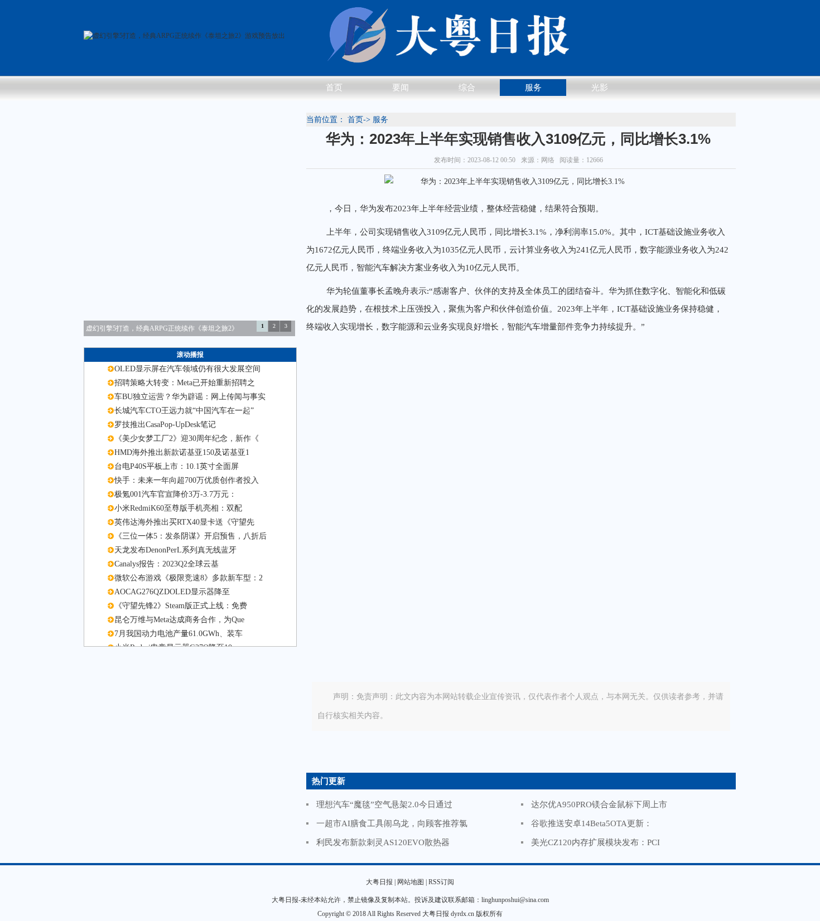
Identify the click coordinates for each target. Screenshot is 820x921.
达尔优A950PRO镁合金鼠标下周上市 (599, 804)
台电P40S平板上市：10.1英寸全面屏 (176, 466)
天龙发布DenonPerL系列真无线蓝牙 (175, 550)
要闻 (400, 87)
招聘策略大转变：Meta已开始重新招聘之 (184, 383)
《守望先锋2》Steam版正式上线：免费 (180, 606)
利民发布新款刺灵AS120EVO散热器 (383, 842)
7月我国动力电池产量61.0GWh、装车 (178, 633)
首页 (334, 87)
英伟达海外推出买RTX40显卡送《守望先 (184, 522)
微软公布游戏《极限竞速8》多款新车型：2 (188, 578)
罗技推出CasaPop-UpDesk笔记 (165, 424)
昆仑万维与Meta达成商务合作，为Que (179, 619)
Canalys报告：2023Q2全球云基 (166, 564)
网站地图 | (412, 882)
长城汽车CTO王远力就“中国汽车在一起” (184, 410)
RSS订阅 (441, 882)
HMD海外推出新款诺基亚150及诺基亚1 (181, 452)
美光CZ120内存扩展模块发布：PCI (595, 842)
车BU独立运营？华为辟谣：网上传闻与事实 (190, 396)
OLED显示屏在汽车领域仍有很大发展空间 (187, 369)
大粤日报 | (380, 882)
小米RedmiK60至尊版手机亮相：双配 (178, 508)
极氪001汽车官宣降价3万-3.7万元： (175, 494)
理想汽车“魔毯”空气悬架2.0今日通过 (384, 804)
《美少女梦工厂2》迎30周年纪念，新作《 (186, 438)
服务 (533, 87)
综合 (467, 87)
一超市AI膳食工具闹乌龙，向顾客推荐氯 (391, 823)
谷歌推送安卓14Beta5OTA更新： (591, 823)
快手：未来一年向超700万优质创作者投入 (186, 480)
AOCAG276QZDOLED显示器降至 (172, 592)
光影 (599, 87)
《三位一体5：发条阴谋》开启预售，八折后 (190, 536)
